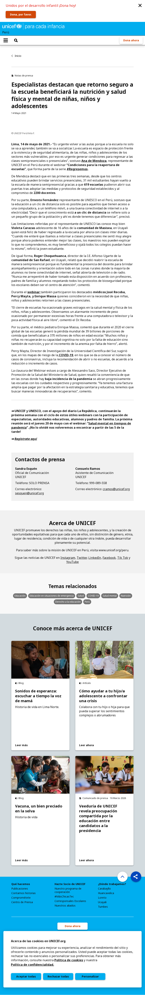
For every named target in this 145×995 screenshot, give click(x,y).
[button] (140, 5)
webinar (33, 292)
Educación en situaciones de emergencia (52, 595)
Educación (20, 595)
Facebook (109, 558)
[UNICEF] (33, 26)
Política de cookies (68, 960)
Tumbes (103, 906)
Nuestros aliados (65, 905)
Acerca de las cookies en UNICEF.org (38, 941)
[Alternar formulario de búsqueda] (15, 40)
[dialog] (72, 959)
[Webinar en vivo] (40, 292)
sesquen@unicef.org (29, 493)
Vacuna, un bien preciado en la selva (38, 809)
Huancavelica (106, 893)
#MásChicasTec (64, 896)
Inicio (18, 56)
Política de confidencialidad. (32, 965)
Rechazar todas (58, 976)
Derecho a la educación (68, 601)
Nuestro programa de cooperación (68, 890)
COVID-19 (93, 595)
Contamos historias (23, 893)
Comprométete (21, 897)
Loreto (102, 897)
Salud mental (110, 595)
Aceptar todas (26, 976)
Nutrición (126, 595)
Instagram (67, 558)
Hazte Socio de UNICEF (70, 884)
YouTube (72, 562)
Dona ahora (131, 40)
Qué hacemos (20, 884)
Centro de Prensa (22, 902)
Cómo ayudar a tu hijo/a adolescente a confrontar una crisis (103, 696)
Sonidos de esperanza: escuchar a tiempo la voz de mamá (38, 696)
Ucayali (102, 902)
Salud (81, 595)
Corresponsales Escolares (70, 901)
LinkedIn (94, 558)
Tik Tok (122, 558)
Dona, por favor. (21, 14)
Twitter (82, 558)
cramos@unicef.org (116, 489)
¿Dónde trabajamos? (112, 884)
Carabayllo (104, 888)
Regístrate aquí (26, 439)
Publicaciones (19, 888)
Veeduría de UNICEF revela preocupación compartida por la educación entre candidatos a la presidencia (98, 818)
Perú (87, 601)
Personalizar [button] (90, 976)
